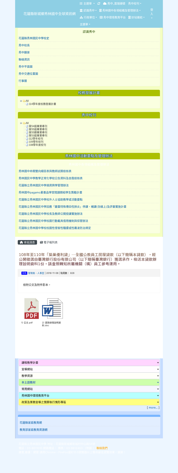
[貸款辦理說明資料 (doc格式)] (52, 308)
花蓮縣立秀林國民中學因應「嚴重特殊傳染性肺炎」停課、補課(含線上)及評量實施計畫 (72, 206)
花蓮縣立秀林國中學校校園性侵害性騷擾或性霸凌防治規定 (55, 228)
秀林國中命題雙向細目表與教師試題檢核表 (45, 171)
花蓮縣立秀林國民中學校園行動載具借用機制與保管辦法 (53, 221)
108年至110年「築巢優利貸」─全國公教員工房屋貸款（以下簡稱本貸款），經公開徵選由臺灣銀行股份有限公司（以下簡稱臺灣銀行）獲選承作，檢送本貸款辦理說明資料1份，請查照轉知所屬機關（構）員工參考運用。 (87, 259)
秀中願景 (24, 52)
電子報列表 (50, 242)
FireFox (63, 452)
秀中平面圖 (26, 66)
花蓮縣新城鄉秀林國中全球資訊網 (49, 14)
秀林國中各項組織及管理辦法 (120, 10)
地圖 (89, 448)
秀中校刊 (133, 3)
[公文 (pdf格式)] (31, 308)
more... (153, 407)
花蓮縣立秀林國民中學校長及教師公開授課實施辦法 (51, 213)
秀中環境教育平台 (114, 17)
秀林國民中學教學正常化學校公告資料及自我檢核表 (51, 178)
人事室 (40, 273)
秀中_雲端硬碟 (116, 3)
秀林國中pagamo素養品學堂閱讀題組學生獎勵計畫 (50, 192)
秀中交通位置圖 (28, 73)
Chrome (50, 452)
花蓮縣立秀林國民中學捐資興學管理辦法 (44, 185)
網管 (36, 452)
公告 (24, 273)
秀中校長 (24, 45)
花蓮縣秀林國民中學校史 (34, 38)
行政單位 (89, 17)
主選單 (88, 3)
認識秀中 (89, 10)
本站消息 (29, 242)
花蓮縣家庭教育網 (31, 422)
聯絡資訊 (24, 59)
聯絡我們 (102, 448)
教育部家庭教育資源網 (33, 429)
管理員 (31, 273)
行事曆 (23, 81)
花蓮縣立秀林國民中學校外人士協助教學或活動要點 (51, 199)
